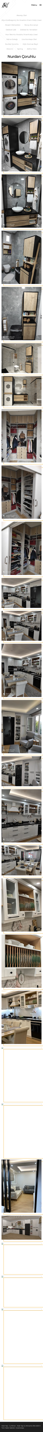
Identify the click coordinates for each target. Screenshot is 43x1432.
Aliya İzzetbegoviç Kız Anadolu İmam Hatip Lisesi (22, 20)
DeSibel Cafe (11, 30)
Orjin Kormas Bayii (30, 44)
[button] (36, 5)
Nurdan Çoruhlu (12, 44)
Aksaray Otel (21, 15)
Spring (20, 49)
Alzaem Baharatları (12, 25)
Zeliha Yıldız (31, 49)
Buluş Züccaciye (31, 25)
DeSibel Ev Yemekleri (28, 30)
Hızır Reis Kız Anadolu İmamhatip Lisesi (21, 35)
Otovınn (9, 49)
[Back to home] (6, 5)
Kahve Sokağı (12, 39)
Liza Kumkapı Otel (29, 39)
